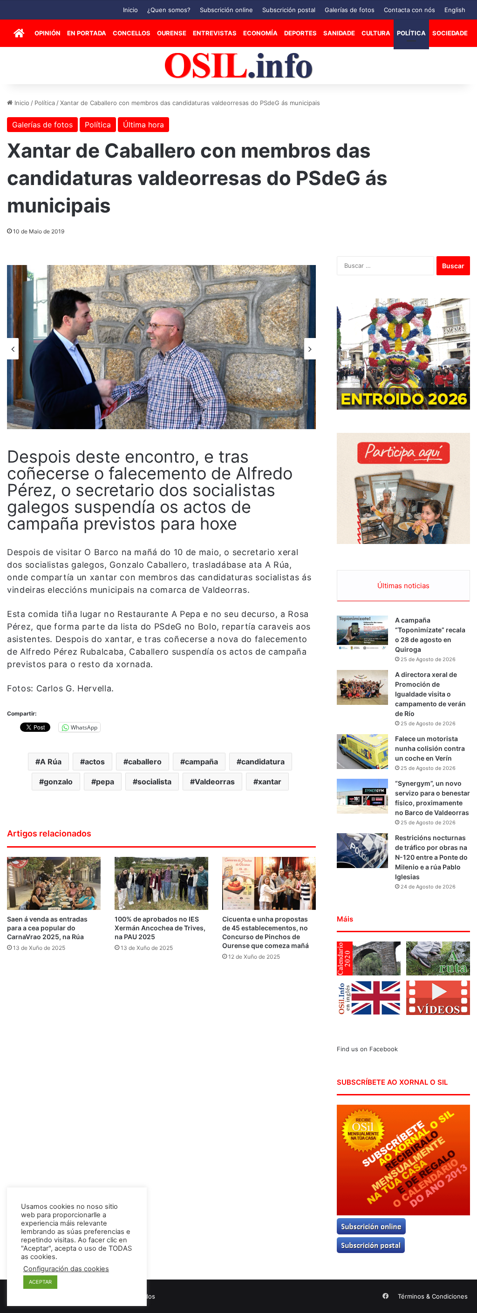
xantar (269, 781)
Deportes (300, 33)
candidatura (263, 761)
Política (411, 33)
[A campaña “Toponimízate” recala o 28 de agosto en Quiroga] (362, 633)
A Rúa (50, 761)
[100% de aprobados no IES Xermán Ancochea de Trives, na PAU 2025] (161, 883)
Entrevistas (215, 33)
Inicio (130, 9)
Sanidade (339, 33)
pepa (105, 781)
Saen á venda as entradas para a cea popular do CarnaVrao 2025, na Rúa (47, 928)
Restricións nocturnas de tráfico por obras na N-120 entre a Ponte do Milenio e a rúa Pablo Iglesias (431, 857)
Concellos (131, 33)
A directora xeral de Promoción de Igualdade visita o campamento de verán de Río (430, 693)
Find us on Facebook (367, 1049)
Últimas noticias (403, 585)
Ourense (171, 33)
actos (95, 761)
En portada (86, 33)
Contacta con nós (409, 9)
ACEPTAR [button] (40, 1282)
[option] (161, 347)
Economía (260, 33)
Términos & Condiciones (433, 1296)
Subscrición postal (288, 9)
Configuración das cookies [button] (66, 1269)
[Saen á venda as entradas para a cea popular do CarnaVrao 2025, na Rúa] (54, 883)
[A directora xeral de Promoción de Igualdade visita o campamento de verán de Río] (362, 687)
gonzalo (58, 781)
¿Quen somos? (169, 9)
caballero (145, 761)
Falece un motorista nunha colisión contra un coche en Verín (430, 748)
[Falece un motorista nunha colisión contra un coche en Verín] (362, 751)
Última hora (143, 124)
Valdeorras (215, 781)
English (454, 9)
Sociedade (450, 33)
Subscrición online (226, 9)
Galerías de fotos (350, 9)
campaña (201, 761)
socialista (154, 781)
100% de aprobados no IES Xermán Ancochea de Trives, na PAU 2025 (160, 928)
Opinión (47, 33)
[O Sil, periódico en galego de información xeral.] (238, 66)
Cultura (375, 33)
